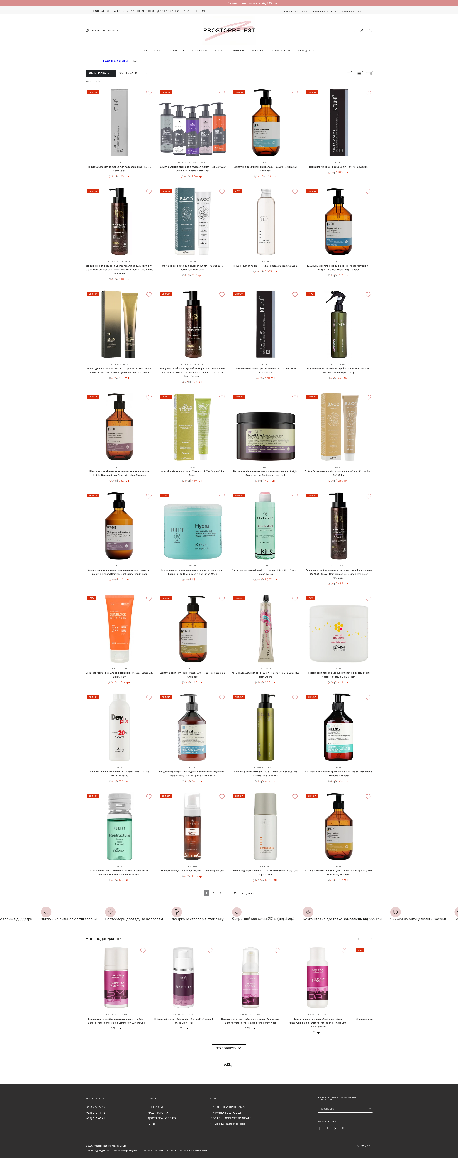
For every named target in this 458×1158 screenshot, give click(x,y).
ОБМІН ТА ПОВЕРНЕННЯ (227, 1124)
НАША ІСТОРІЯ (158, 1112)
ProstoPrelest (100, 1145)
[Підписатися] (371, 1108)
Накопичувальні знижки (133, 11)
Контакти (101, 11)
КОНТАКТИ (155, 1107)
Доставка (171, 1150)
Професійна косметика (115, 60)
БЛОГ (151, 1124)
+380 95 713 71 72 (324, 11)
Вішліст (199, 11)
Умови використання (153, 1150)
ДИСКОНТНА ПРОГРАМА (227, 1107)
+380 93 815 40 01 (353, 11)
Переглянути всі (229, 1048)
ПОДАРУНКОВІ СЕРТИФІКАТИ (230, 1118)
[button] (353, 30)
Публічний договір (200, 1150)
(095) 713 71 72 (95, 1112)
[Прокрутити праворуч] (369, 3)
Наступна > (246, 893)
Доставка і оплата (173, 11)
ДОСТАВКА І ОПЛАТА (162, 1118)
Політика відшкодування (98, 1150)
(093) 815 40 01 (95, 1118)
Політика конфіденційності (126, 1150)
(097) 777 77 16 (95, 1107)
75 (235, 893)
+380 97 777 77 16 (295, 11)
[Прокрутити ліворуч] (88, 3)
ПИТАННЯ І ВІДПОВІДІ (225, 1112)
